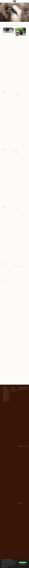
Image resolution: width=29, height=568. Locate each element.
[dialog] (14, 563)
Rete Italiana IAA (13, 389)
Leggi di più (13, 562)
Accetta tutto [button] (23, 562)
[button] (10, 566)
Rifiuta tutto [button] (22, 564)
